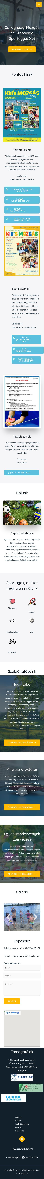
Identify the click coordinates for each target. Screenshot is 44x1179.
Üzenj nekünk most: (12, 963)
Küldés (12, 1001)
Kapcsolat (19, 1131)
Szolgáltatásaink (22, 1124)
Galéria (22, 892)
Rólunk (18, 1120)
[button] (22, 49)
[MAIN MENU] (39, 4)
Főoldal (18, 1117)
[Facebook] (22, 1139)
